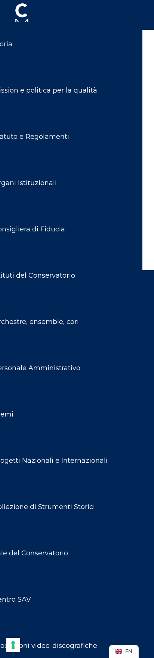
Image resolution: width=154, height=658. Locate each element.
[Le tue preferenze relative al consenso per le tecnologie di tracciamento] (13, 645)
